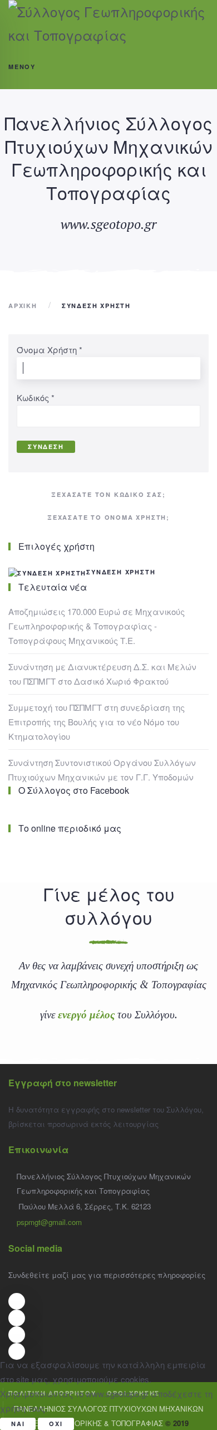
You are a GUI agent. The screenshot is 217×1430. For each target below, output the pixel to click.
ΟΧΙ (55, 1423)
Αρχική (22, 305)
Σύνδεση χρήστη (120, 572)
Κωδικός (36, 397)
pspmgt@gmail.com (49, 1222)
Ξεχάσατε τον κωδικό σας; (108, 494)
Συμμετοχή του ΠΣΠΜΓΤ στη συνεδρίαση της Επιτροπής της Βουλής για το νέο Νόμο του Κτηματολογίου (96, 721)
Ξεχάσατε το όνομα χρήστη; (108, 517)
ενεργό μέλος (86, 1014)
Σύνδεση (46, 446)
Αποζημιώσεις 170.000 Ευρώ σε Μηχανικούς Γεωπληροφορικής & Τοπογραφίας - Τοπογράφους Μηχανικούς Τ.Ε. (96, 626)
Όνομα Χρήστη (49, 349)
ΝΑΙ (17, 1423)
